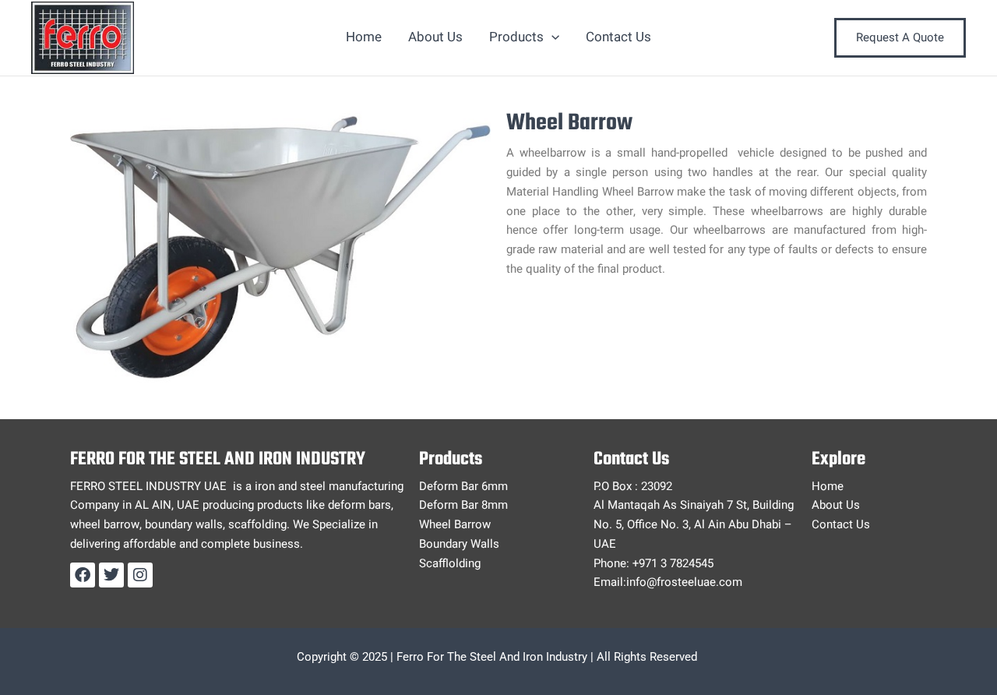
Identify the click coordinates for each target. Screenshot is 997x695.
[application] (551, 37)
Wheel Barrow (455, 524)
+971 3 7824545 (672, 563)
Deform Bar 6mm (463, 486)
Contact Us (618, 37)
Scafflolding (450, 563)
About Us (435, 37)
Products (516, 37)
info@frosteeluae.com (684, 582)
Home (364, 37)
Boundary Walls (459, 543)
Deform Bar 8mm (463, 504)
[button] (900, 38)
